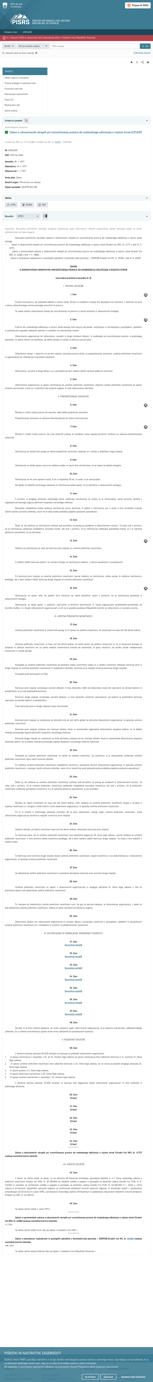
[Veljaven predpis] (6, 132)
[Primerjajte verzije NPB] (45, 216)
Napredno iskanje (142, 52)
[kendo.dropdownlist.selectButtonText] (46, 46)
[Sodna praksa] (145, 295)
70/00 (58, 142)
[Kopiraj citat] (26, 120)
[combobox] (33, 46)
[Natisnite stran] (148, 62)
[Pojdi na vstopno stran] (12, 8)
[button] (76, 121)
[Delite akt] (142, 62)
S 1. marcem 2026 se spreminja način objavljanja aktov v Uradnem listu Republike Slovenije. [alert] (51, 37)
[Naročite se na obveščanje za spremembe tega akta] (131, 62)
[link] (10, 32)
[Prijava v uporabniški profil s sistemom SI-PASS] (138, 5)
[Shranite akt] (137, 62)
